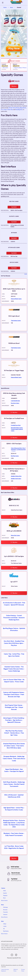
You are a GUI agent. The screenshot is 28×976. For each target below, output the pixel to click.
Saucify (5, 893)
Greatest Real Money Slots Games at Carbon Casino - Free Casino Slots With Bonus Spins (14, 746)
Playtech (5, 895)
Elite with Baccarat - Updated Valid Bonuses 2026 (13, 796)
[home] (16, 4)
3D (4, 928)
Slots (2, 921)
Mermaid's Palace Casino (17, 427)
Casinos (3, 888)
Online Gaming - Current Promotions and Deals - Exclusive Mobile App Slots (13, 618)
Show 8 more (4, 917)
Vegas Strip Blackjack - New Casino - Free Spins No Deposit (14, 770)
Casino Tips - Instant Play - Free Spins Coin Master (14, 655)
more (25, 274)
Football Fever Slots (16, 425)
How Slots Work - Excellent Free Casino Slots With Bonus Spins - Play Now (14, 643)
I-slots (4, 926)
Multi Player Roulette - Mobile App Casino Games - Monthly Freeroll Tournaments (14, 784)
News (11, 7)
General (5, 914)
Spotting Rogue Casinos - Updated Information (14, 629)
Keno (5, 109)
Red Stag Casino (15, 456)
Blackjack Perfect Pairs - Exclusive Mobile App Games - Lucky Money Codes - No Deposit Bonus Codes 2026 (14, 824)
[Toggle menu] (2, 2)
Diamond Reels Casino (16, 298)
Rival (4, 898)
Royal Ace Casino (15, 403)
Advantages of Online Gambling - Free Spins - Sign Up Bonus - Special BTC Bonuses (14, 720)
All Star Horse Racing (14, 107)
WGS (4, 890)
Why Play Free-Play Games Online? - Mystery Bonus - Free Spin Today (14, 733)
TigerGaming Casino (16, 320)
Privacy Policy (23, 970)
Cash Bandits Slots (15, 400)
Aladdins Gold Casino (16, 478)
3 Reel (4, 924)
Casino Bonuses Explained (5, 970)
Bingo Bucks (23, 107)
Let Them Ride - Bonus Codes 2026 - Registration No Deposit (14, 847)
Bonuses (5, 909)
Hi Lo (2, 109)
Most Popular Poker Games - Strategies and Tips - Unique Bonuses (14, 707)
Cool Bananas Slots (21, 449)
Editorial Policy (16, 970)
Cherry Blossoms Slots (16, 448)
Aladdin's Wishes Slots (16, 476)
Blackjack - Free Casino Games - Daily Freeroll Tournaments (14, 834)
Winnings (5, 907)
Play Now (14, 86)
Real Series (6, 931)
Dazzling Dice (19, 109)
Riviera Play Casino (15, 535)
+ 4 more (13, 451)
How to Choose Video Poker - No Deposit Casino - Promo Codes (14, 681)
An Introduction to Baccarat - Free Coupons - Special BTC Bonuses (14, 604)
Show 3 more (4, 933)
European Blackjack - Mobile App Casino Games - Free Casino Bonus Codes (14, 759)
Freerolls (5, 912)
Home (4, 7)
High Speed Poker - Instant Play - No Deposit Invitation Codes (14, 809)
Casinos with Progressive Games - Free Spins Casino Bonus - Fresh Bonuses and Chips (14, 694)
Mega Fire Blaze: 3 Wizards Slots (19, 67)
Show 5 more (4, 900)
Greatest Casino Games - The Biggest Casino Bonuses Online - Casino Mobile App (14, 669)
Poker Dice (10, 109)
